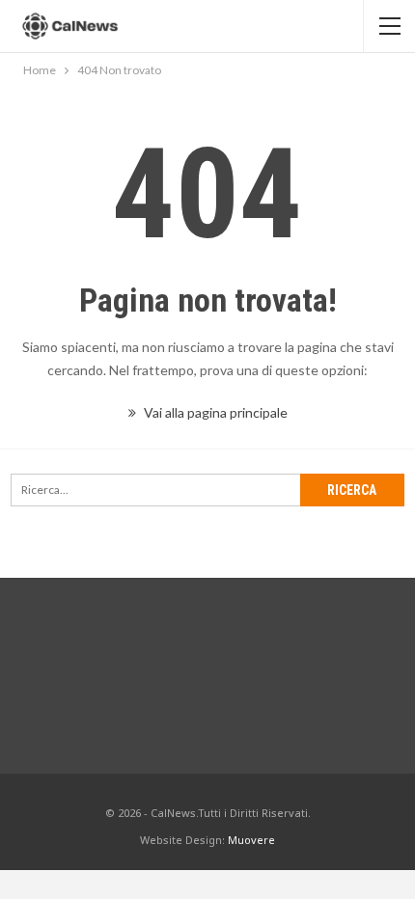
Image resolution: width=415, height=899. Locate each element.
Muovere (251, 839)
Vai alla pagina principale (214, 412)
